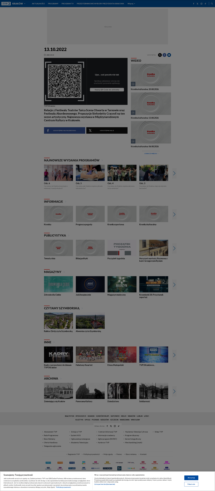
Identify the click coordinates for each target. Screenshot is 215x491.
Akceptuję (191, 478)
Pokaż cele (191, 484)
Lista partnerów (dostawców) (104, 484)
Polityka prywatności (63, 487)
